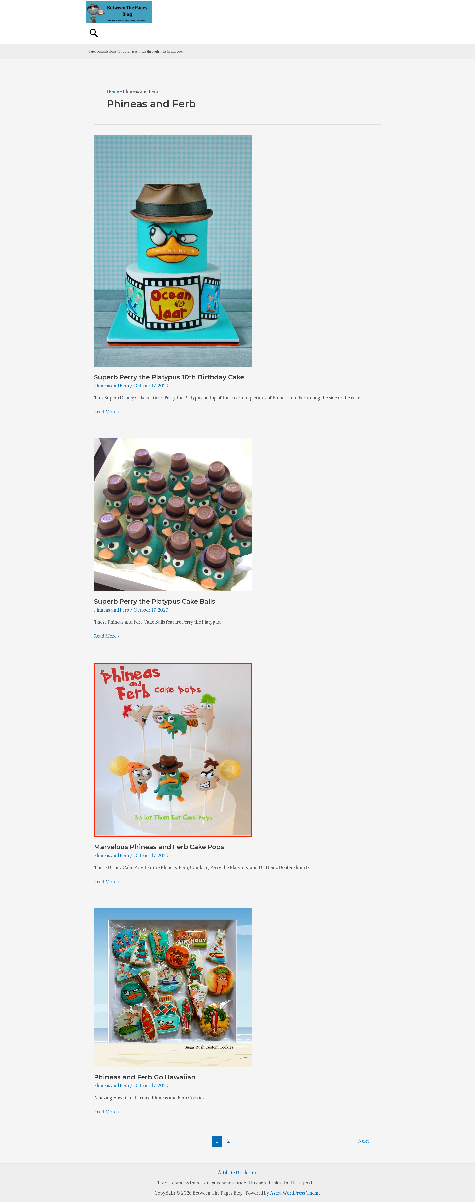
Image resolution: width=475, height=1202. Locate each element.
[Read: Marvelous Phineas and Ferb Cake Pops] (173, 749)
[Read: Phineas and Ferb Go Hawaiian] (173, 987)
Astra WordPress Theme (295, 1193)
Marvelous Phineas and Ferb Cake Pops (159, 847)
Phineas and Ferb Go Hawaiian (145, 1077)
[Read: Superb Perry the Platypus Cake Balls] (173, 514)
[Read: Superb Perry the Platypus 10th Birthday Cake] (173, 250)
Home (113, 91)
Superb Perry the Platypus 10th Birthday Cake (169, 377)
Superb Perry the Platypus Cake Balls (154, 601)
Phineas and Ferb (111, 385)
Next (366, 1141)
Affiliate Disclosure (237, 1172)
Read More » (106, 412)
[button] (93, 34)
